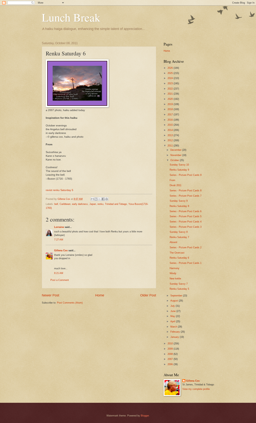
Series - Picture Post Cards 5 (185, 216)
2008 (171, 354)
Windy (173, 273)
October (175, 160)
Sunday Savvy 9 (179, 200)
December (176, 149)
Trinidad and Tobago (116, 204)
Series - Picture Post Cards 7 (185, 195)
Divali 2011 (175, 185)
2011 (171, 145)
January (175, 337)
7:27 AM (58, 239)
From (172, 180)
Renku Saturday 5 (179, 288)
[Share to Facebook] (103, 199)
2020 (171, 99)
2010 (171, 343)
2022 (171, 88)
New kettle (175, 278)
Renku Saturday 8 (179, 206)
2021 (171, 93)
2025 (171, 73)
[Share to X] (99, 199)
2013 (171, 135)
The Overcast (177, 252)
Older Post (148, 295)
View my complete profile (196, 389)
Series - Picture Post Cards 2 (185, 247)
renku (100, 204)
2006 (171, 364)
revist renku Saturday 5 (59, 190)
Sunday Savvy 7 (179, 283)
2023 (171, 83)
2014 (171, 130)
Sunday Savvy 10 (179, 164)
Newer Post (50, 295)
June (173, 311)
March (174, 326)
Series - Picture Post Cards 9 (185, 175)
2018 (171, 109)
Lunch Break (71, 17)
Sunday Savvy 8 (179, 232)
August (174, 300)
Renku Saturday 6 (179, 257)
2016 (171, 119)
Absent (173, 242)
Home (99, 295)
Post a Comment (59, 280)
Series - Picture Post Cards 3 (185, 226)
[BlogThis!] (96, 199)
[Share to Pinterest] (107, 199)
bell (56, 204)
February (175, 331)
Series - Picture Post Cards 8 (185, 190)
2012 (171, 140)
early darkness (80, 204)
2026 (171, 67)
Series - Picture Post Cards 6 (185, 211)
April (173, 321)
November (176, 155)
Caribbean (65, 204)
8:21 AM (58, 273)
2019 (171, 104)
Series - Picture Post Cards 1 (185, 263)
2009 (171, 348)
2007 (171, 359)
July (173, 305)
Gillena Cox (61, 250)
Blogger (145, 415)
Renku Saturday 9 (179, 169)
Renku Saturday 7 (179, 237)
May (173, 316)
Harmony (174, 268)
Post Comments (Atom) (70, 302)
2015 (171, 124)
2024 (171, 78)
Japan (92, 204)
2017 (171, 114)
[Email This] (92, 199)
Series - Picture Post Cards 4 (185, 221)
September (176, 295)
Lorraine (59, 227)
